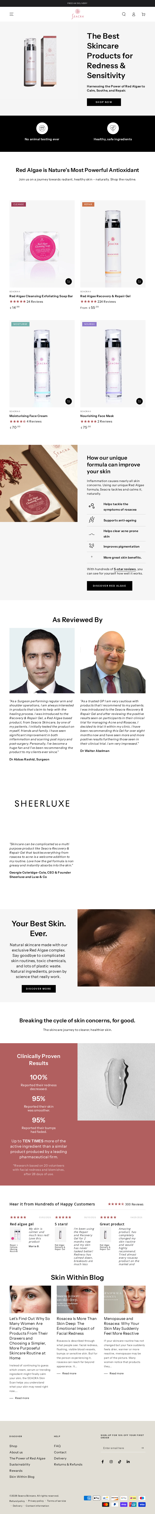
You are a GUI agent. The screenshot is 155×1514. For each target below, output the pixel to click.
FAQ (57, 1446)
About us (16, 1452)
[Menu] (11, 14)
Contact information (37, 1505)
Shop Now (104, 102)
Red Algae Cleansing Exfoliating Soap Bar (41, 296)
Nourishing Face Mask (97, 416)
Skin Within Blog (22, 1477)
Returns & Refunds (68, 1464)
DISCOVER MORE (38, 988)
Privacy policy (36, 1500)
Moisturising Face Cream (28, 416)
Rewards (15, 1470)
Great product (112, 1224)
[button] (124, 14)
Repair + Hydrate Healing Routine (14, 1248)
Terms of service (56, 1500)
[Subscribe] (143, 1448)
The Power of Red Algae (27, 1458)
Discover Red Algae (109, 585)
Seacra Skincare (27, 1495)
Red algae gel (22, 1224)
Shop (13, 1446)
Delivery (60, 1458)
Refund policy (17, 1501)
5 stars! (61, 1224)
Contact (60, 1452)
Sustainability (19, 1464)
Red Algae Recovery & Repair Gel (105, 296)
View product (139, 281)
